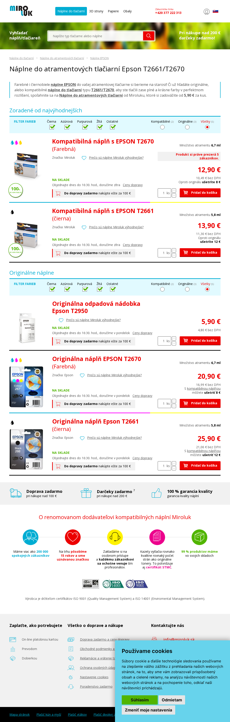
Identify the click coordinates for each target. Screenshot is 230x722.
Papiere (113, 11)
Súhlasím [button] (140, 700)
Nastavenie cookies (94, 677)
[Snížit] (174, 195)
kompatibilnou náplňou (204, 388)
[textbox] (95, 35)
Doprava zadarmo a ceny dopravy (104, 639)
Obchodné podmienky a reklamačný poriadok (113, 649)
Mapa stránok (19, 715)
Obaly (127, 11)
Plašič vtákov (77, 715)
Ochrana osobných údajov (99, 667)
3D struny (96, 11)
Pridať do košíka (203, 192)
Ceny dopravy (133, 185)
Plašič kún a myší (48, 715)
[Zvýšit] (174, 190)
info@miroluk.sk (179, 639)
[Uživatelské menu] (206, 14)
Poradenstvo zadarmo (96, 686)
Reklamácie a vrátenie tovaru (101, 658)
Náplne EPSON (99, 58)
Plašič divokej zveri (107, 715)
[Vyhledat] (148, 35)
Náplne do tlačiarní (71, 11)
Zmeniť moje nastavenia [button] (148, 710)
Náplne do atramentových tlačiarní (62, 58)
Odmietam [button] (172, 700)
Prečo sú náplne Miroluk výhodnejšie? (116, 157)
